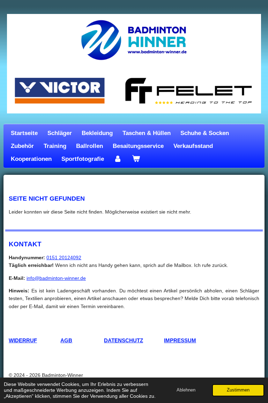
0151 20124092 (63, 257)
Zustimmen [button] (238, 390)
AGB (66, 340)
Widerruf (23, 340)
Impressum (180, 340)
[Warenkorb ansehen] (136, 158)
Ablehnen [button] (186, 390)
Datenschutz (123, 340)
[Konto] (118, 158)
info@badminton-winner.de (56, 278)
